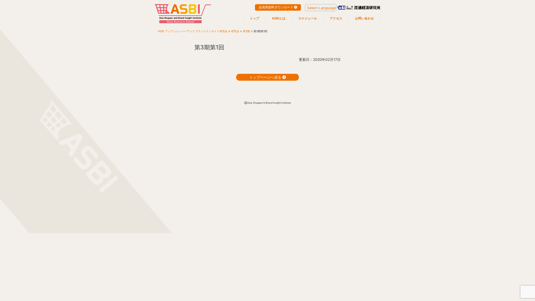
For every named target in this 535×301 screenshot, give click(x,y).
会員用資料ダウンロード (276, 7)
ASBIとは (278, 18)
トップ (254, 18)
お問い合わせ (364, 18)
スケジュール (307, 18)
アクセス (336, 18)
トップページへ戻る (265, 77)
